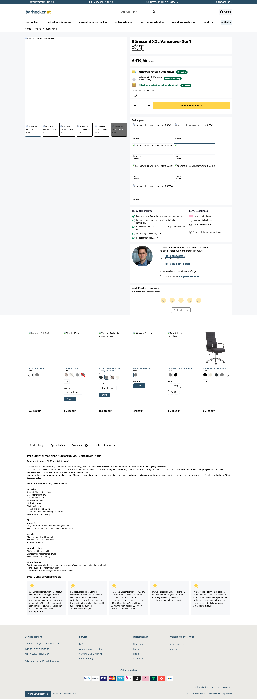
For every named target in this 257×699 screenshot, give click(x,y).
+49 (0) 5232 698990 (175, 256)
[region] (128, 375)
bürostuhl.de (176, 648)
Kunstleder (72, 392)
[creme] (210, 375)
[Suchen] (154, 12)
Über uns (138, 644)
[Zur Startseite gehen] (38, 12)
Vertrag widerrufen (38, 693)
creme (176, 386)
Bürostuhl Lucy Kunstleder (180, 368)
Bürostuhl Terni (71, 368)
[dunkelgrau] (101, 377)
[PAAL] (138, 48)
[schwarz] (176, 375)
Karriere (137, 648)
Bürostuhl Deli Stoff (38, 368)
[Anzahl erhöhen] (149, 105)
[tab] (29, 321)
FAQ (81, 644)
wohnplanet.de (177, 644)
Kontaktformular (50, 661)
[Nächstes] (228, 375)
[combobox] (135, 12)
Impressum (227, 693)
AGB (189, 693)
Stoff (69, 399)
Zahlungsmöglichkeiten (91, 648)
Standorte (138, 658)
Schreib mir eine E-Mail (177, 263)
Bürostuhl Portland (142, 368)
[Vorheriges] (29, 375)
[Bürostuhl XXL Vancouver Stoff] (76, 78)
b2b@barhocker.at (189, 276)
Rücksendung (86, 658)
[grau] (37, 375)
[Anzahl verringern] (135, 105)
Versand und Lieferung (90, 653)
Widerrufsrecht (199, 693)
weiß (175, 392)
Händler (137, 653)
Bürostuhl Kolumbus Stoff (215, 368)
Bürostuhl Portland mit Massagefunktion (109, 369)
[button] (135, 95)
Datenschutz (214, 693)
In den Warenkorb (191, 105)
